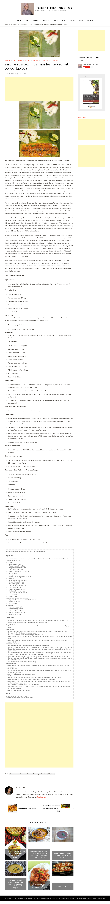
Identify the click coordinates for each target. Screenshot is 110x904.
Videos (55, 20)
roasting (36, 774)
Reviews (35, 20)
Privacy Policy (101, 898)
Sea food (27, 60)
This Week (54, 60)
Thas (6, 73)
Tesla (27, 20)
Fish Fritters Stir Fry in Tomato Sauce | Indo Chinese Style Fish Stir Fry (39, 886)
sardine (44, 774)
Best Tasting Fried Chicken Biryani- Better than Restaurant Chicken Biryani (16, 854)
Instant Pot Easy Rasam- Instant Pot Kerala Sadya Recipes (62, 855)
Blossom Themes (75, 898)
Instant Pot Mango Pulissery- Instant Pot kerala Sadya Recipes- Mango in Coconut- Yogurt (15, 884)
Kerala (20, 60)
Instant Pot (46, 20)
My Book (90, 20)
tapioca (51, 774)
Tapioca (35, 60)
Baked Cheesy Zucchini (63, 887)
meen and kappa (26, 774)
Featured (7, 60)
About (81, 20)
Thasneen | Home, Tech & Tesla (53, 7)
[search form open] (103, 9)
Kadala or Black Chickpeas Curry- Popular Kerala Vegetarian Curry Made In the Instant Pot (39, 854)
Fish (14, 60)
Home (19, 20)
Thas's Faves (44, 60)
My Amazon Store (84, 117)
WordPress (92, 898)
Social (64, 20)
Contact (72, 20)
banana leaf (14, 774)
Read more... (41, 797)
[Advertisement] (39, 89)
